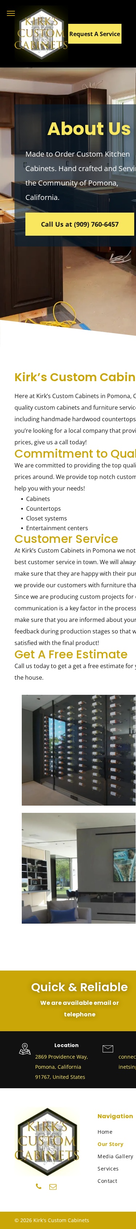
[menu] (11, 13)
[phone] (38, 1187)
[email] (53, 1187)
